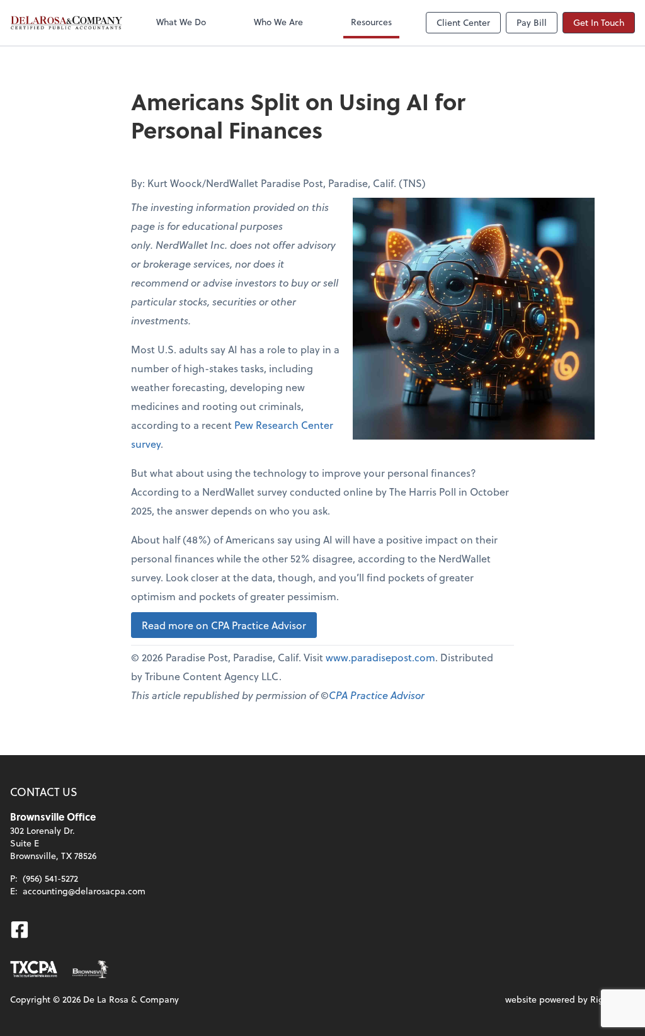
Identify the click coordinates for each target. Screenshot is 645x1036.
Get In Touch (598, 22)
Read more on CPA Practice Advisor (224, 625)
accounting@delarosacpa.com (84, 890)
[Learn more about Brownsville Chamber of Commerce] (90, 969)
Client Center (463, 22)
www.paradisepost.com (380, 657)
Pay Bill (532, 22)
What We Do (181, 21)
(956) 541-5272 (50, 878)
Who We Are (278, 21)
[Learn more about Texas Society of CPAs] (33, 969)
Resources (371, 21)
